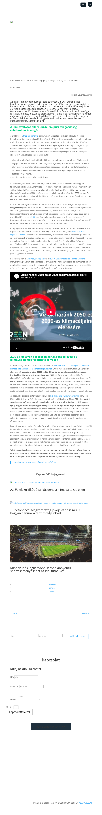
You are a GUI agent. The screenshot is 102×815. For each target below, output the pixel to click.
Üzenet (13, 699)
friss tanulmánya (30, 136)
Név (12, 677)
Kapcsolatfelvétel (19, 712)
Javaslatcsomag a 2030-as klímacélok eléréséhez (35, 462)
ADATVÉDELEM (85, 803)
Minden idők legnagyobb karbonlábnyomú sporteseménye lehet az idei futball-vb (40, 569)
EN (83, 4)
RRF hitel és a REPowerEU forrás (64, 396)
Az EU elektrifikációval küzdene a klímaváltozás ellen (47, 489)
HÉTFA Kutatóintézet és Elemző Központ (67, 258)
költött (33, 217)
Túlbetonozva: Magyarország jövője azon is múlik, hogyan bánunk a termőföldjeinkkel (45, 511)
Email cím (14, 686)
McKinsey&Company (36, 258)
